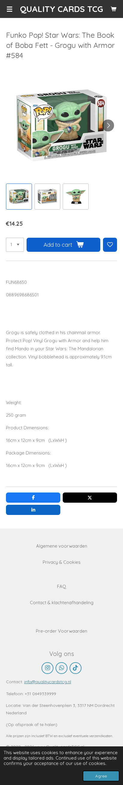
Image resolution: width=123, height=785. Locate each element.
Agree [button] (101, 775)
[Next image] (108, 125)
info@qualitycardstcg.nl (47, 681)
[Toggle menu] (9, 9)
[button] (19, 197)
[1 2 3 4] (15, 245)
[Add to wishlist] (110, 245)
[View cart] (113, 9)
